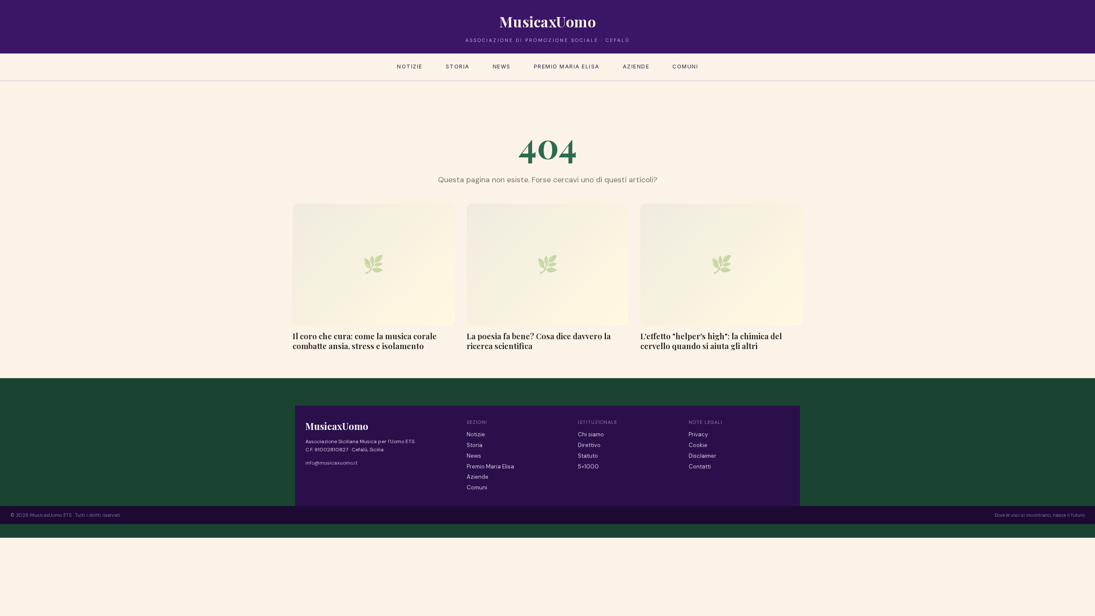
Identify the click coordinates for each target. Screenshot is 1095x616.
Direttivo (589, 445)
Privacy (698, 434)
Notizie (410, 66)
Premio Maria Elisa (567, 66)
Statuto (588, 455)
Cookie (698, 445)
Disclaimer (702, 455)
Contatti (700, 466)
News (502, 66)
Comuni (685, 66)
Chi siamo (591, 434)
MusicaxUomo (547, 21)
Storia (458, 66)
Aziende (636, 66)
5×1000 (588, 466)
